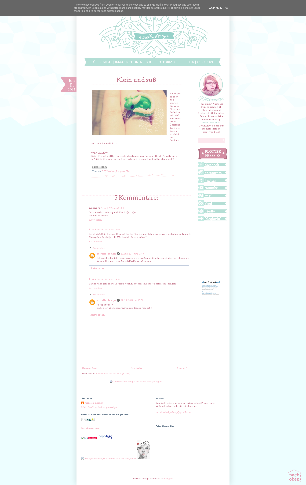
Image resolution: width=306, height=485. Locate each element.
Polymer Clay (123, 171)
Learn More (215, 8)
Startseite (136, 368)
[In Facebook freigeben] (102, 167)
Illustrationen (128, 62)
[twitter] (212, 182)
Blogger (168, 478)
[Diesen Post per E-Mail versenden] (93, 167)
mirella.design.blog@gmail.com (173, 412)
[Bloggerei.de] (90, 438)
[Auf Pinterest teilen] (105, 167)
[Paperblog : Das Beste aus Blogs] (105, 438)
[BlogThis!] (96, 167)
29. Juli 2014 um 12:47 (132, 253)
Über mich (102, 62)
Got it (229, 8)
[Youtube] (212, 190)
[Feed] (212, 206)
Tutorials (168, 62)
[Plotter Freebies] (213, 159)
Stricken (205, 62)
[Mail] (212, 198)
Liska (92, 229)
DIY (104, 171)
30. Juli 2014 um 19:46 (108, 279)
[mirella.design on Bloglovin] (143, 458)
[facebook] (212, 167)
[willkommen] (211, 100)
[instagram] (212, 175)
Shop (150, 62)
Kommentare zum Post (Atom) (113, 373)
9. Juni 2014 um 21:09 (112, 208)
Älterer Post (183, 368)
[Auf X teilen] (99, 167)
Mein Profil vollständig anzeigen (99, 407)
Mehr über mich (211, 122)
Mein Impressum (90, 428)
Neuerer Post (89, 368)
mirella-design (106, 253)
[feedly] (212, 213)
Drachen (110, 171)
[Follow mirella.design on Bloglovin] (212, 221)
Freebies (187, 62)
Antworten (95, 220)
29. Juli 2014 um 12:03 (108, 229)
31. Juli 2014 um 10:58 (132, 300)
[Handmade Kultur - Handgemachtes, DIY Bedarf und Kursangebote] (108, 458)
